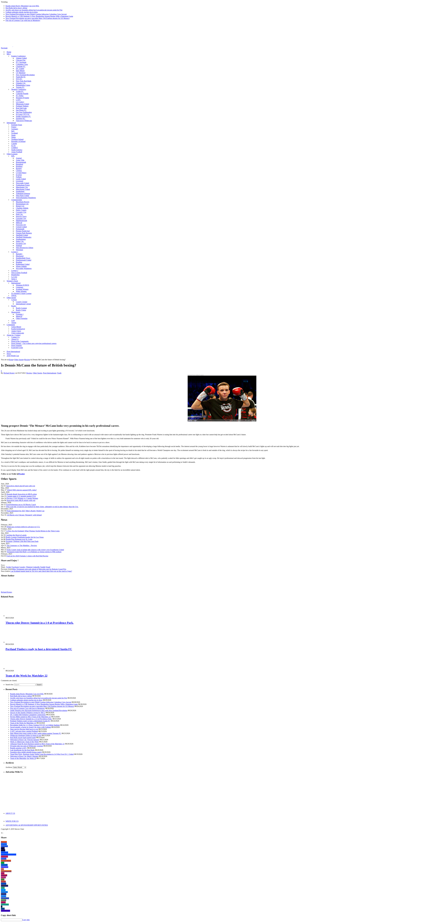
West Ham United (22, 196)
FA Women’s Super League (21, 293)
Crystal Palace (21, 173)
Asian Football (16, 152)
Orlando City (21, 83)
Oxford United (21, 227)
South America (16, 150)
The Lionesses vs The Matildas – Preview (21, 545)
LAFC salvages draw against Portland (24, 731)
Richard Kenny (9, 373)
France (13, 127)
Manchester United (23, 189)
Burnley (19, 168)
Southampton (21, 239)
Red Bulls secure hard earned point (23, 738)
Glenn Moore (16, 327)
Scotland (14, 133)
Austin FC (20, 91)
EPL (13, 156)
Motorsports (15, 312)
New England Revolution (25, 75)
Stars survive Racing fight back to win (24, 729)
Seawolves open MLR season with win (21, 500)
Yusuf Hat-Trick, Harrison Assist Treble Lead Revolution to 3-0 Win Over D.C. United (42, 754)
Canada (14, 143)
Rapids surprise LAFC (18, 748)
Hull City (19, 214)
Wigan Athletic (21, 266)
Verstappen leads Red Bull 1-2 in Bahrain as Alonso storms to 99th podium (34, 552)
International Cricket (23, 304)
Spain (13, 135)
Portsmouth (20, 229)
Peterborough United (23, 260)
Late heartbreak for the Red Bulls (22, 750)
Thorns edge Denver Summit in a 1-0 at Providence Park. (40, 622)
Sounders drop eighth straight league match (26, 752)
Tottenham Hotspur (23, 193)
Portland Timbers (22, 106)
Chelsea (19, 171)
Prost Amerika (16, 345)
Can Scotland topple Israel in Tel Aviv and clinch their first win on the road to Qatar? (41, 571)
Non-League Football (19, 273)
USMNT (14, 148)
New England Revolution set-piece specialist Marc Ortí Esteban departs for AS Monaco (37, 18)
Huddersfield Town (23, 258)
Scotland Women (22, 289)
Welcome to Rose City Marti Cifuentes (24, 756)
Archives (9, 767)
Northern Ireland (17, 139)
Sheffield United (22, 235)
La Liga (14, 277)
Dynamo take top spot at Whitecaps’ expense (26, 746)
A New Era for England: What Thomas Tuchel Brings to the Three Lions (33, 531)
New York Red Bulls (23, 81)
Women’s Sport (12, 281)
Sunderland (20, 191)
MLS (9, 54)
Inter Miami (20, 71)
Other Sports (11, 298)
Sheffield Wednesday (23, 237)
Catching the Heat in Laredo (16, 535)
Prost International (13, 351)
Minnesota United (22, 104)
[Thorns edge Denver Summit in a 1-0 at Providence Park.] (18, 616)
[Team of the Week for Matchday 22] (18, 669)
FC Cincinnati (21, 62)
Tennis (13, 323)
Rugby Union (21, 310)
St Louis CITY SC (23, 114)
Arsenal (19, 158)
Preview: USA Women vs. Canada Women (22, 498)
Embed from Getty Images (196, 375)
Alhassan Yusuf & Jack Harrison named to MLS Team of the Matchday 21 (37, 744)
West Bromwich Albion (24, 248)
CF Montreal (20, 73)
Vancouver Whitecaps (24, 121)
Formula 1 (19, 314)
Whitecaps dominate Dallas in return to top (25, 735)
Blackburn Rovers (22, 202)
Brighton (19, 166)
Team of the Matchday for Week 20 (23, 758)
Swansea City (21, 243)
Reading (19, 262)
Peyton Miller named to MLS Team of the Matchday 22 (30, 717)
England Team (16, 125)
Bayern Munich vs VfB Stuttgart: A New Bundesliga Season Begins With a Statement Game (39, 16)
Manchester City (22, 187)
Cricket (14, 300)
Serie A (14, 279)
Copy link (26, 920)
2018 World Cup (13, 356)
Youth (59, 373)
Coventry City (21, 212)
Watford (19, 246)
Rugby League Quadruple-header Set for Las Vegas (25, 537)
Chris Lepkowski (17, 333)
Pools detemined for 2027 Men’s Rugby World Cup (25, 511)
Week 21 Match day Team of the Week (24, 742)
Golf (13, 320)
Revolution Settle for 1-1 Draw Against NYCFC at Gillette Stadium (35, 725)
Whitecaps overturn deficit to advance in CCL (23, 527)
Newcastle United (22, 183)
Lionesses (19, 287)
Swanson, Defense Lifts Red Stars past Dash (22, 541)
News (9, 354)
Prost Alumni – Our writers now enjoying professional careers (33, 343)
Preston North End (23, 231)
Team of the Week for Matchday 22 (26, 675)
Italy (13, 131)
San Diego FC (21, 110)
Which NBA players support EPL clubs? (22, 490)
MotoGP (19, 316)
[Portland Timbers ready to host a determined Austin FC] (18, 642)
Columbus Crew (22, 64)
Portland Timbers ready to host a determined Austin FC (39, 649)
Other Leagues (12, 154)
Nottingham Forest (23, 185)
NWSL (14, 295)
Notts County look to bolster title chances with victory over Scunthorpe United (35, 550)
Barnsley (19, 254)
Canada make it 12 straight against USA (21, 496)
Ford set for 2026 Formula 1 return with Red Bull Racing (27, 556)
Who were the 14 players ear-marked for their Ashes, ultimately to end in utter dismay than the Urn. (42, 507)
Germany (14, 129)
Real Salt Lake (21, 108)
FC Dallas (19, 96)
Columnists (11, 325)
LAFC (18, 100)
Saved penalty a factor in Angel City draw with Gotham (30, 727)
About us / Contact (13, 335)
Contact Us (15, 337)
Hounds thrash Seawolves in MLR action (22, 494)
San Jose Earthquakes (24, 112)
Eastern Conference (18, 56)
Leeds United (21, 179)
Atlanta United (21, 58)
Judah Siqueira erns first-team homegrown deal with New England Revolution (38, 710)
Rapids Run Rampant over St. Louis (19, 539)
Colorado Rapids (22, 94)
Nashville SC (21, 77)
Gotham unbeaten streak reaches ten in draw (22, 12)
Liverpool (19, 181)
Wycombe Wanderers (24, 268)
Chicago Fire (20, 60)
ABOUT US (10, 813)
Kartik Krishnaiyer (18, 329)
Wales (13, 137)
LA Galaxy (20, 102)
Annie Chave (16, 331)
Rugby (13, 306)
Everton (19, 175)
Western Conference (18, 89)
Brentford (19, 164)
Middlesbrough (21, 221)
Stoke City (20, 241)
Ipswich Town (21, 216)
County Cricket (21, 302)
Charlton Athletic (22, 208)
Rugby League (21, 308)
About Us (14, 339)
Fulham (19, 177)
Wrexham (19, 250)
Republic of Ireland (18, 141)
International (11, 123)
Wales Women (21, 291)
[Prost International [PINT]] (81, 46)
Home (9, 52)
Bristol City (20, 206)
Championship (16, 200)
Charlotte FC (20, 66)
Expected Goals (17, 348)
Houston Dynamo (22, 98)
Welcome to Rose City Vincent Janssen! (24, 740)
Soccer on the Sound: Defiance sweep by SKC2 (27, 713)
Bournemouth (21, 162)
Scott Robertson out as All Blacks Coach (21, 505)
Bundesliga (15, 275)
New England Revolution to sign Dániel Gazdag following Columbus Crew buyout (36, 14)
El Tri (13, 146)
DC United (20, 69)
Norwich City (21, 225)
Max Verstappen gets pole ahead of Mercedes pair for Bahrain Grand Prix (39, 569)
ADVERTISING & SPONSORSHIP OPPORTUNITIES (27, 825)
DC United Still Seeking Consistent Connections (28, 715)
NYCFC (19, 79)
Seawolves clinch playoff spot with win (20, 486)
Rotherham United (22, 264)
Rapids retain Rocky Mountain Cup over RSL (22, 6)
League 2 (14, 271)
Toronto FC (20, 87)
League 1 (14, 252)
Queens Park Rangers (24, 233)
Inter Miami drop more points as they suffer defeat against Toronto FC (35, 733)
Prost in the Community (20, 341)
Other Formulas (21, 318)
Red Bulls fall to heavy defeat (16, 8)
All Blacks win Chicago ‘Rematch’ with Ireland (24, 515)
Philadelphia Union (23, 85)
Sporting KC (20, 119)
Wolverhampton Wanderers (26, 198)
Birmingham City (22, 204)
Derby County (21, 210)
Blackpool (19, 256)
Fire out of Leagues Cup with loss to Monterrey (23, 20)
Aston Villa (20, 160)
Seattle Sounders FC (23, 116)
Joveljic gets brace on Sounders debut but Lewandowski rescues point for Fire (34, 10)
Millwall (19, 223)
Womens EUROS (22, 285)
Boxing (29, 373)
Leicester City (21, 218)
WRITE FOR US (12, 821)
